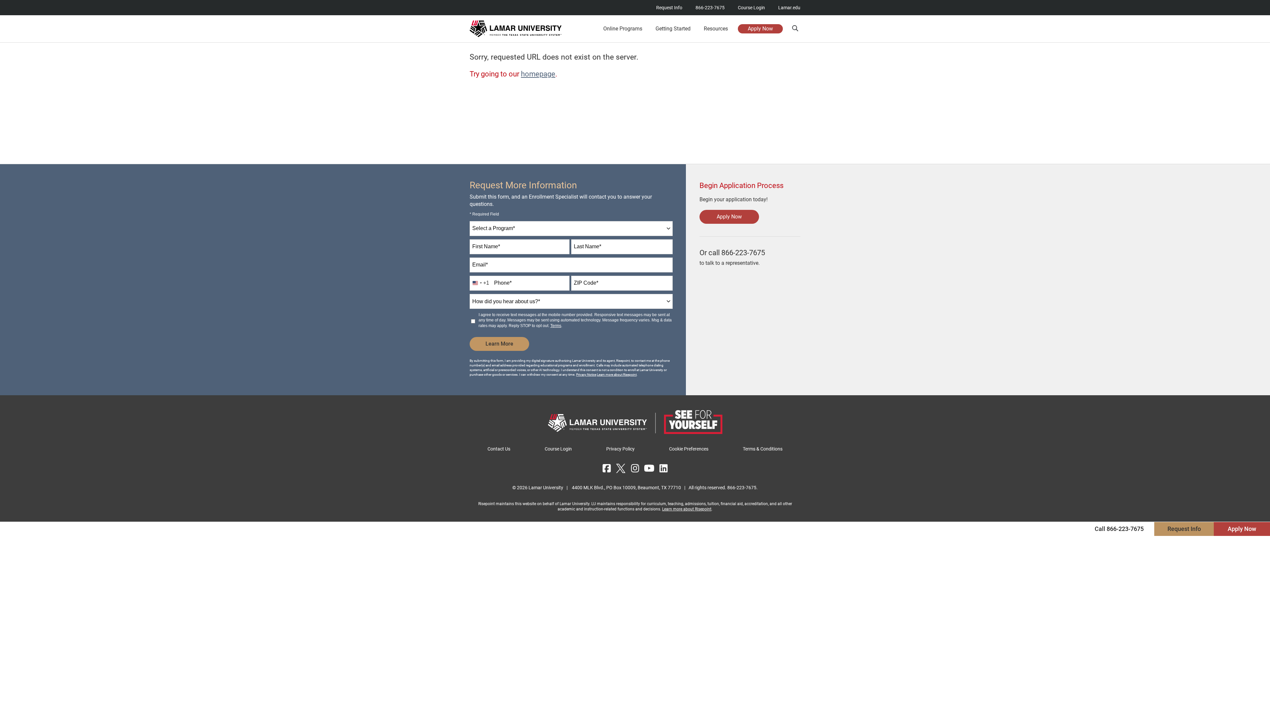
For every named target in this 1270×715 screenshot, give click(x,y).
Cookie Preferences (688, 449)
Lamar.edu (789, 7)
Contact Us (498, 449)
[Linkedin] (663, 468)
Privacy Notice (586, 374)
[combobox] (571, 228)
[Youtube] (649, 468)
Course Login (751, 7)
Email (480, 264)
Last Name (587, 246)
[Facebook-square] (606, 468)
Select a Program (493, 228)
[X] (620, 468)
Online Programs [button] (622, 29)
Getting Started (673, 29)
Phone (503, 283)
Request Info (669, 7)
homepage (538, 74)
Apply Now (760, 28)
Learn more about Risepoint (617, 374)
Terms (555, 325)
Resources (716, 29)
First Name (486, 246)
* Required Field (484, 214)
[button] (794, 28)
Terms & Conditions (763, 449)
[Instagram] (635, 468)
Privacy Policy (620, 449)
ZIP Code (586, 283)
